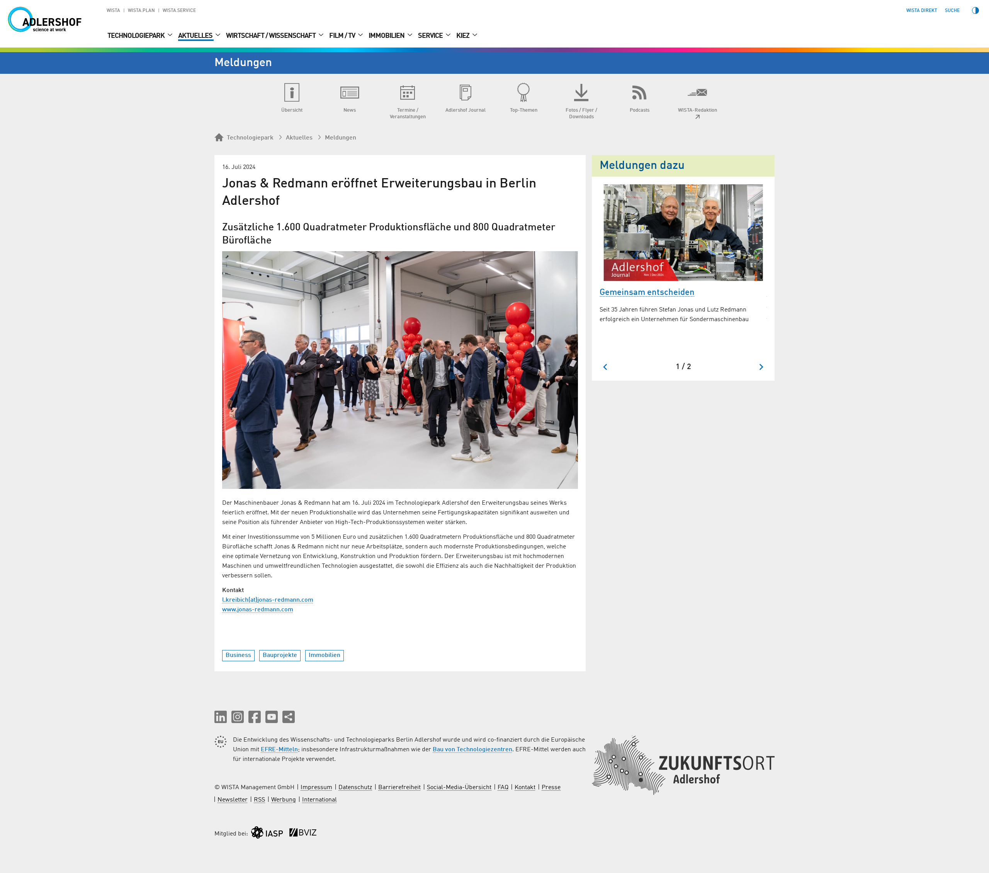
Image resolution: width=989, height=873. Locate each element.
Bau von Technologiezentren (472, 750)
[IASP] (267, 834)
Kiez (463, 35)
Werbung (283, 800)
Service (431, 35)
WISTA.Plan (141, 11)
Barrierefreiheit (399, 788)
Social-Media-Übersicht (459, 788)
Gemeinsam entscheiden (647, 292)
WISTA (113, 11)
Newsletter (233, 800)
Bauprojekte (280, 655)
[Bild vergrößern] (400, 370)
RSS (259, 800)
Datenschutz (355, 788)
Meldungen (340, 138)
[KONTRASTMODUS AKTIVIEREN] (975, 10)
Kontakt (525, 788)
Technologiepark (136, 35)
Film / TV (342, 35)
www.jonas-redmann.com (257, 610)
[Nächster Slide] (761, 367)
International (319, 800)
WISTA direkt (921, 11)
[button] (220, 716)
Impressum (316, 788)
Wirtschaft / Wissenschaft (271, 35)
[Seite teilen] (288, 716)
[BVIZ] (303, 834)
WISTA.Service (179, 11)
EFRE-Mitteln (279, 750)
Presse (551, 788)
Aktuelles (196, 35)
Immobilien (387, 35)
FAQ (503, 788)
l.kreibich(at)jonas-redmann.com (267, 600)
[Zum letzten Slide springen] (606, 367)
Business (238, 655)
